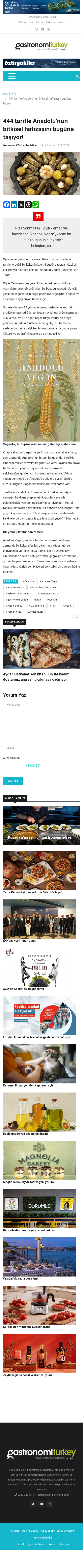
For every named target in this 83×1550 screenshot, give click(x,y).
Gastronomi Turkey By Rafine (58, 1530)
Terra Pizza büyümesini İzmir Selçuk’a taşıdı (32, 892)
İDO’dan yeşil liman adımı (19, 940)
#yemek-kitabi (35, 611)
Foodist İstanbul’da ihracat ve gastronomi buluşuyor (38, 1037)
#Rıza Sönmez (14, 605)
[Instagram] (36, 29)
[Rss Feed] (48, 29)
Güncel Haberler (42, 1537)
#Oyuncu (52, 599)
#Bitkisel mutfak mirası (43, 587)
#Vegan (66, 605)
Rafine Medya (30, 1530)
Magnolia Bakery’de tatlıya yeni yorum (28, 1182)
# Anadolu (28, 581)
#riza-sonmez (36, 605)
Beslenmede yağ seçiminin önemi (25, 1133)
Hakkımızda (26, 22)
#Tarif (53, 605)
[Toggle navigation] (11, 76)
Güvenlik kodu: (12, 757)
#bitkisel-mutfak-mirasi (18, 593)
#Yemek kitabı (14, 611)
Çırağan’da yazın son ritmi (20, 1278)
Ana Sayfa (10, 93)
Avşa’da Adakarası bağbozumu (23, 989)
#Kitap (37, 599)
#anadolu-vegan (15, 587)
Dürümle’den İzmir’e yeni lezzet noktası (29, 1230)
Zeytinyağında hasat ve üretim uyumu (28, 1375)
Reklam (50, 22)
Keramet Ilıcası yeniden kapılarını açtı (28, 1085)
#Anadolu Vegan (49, 581)
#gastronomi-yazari (17, 599)
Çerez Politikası (37, 1544)
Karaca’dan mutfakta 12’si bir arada (26, 1326)
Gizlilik (21, 1544)
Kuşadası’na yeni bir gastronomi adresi (40, 837)
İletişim (62, 22)
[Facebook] (31, 29)
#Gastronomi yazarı (48, 593)
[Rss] (33, 1505)
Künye (39, 22)
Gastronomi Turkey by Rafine (20, 145)
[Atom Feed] (42, 29)
